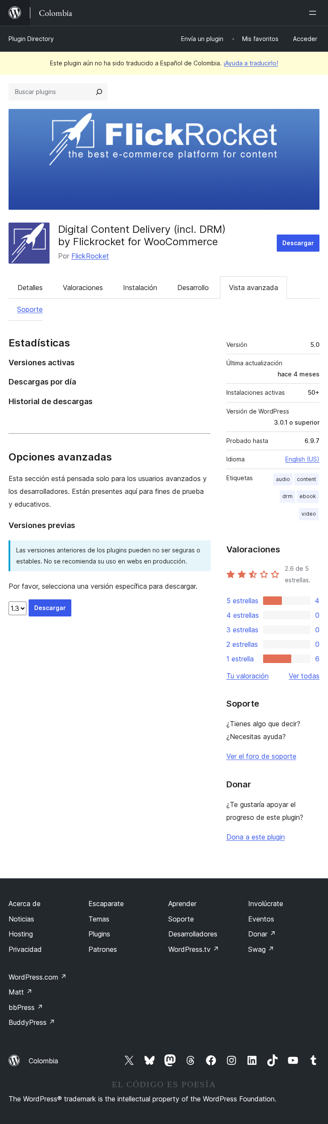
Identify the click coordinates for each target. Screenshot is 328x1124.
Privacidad (25, 949)
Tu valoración (247, 676)
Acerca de (25, 903)
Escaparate (106, 903)
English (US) (302, 459)
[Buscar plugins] (99, 91)
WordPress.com (38, 977)
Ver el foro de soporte (261, 756)
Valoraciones (83, 287)
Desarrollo (193, 287)
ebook (307, 496)
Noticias (21, 919)
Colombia (43, 1061)
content (306, 479)
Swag (261, 949)
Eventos (261, 919)
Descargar (298, 243)
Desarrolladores (192, 934)
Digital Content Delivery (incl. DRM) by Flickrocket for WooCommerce (142, 235)
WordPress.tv (193, 949)
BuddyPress (32, 1022)
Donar (262, 934)
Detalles (30, 287)
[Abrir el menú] (314, 13)
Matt (20, 992)
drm (287, 496)
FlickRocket (90, 256)
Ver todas (304, 676)
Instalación (140, 287)
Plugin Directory (31, 38)
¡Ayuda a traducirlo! (250, 63)
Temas (98, 919)
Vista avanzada (253, 287)
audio (283, 479)
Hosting (21, 934)
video (309, 514)
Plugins (99, 934)
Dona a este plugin (255, 837)
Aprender (182, 903)
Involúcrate (265, 903)
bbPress (26, 1007)
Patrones (102, 949)
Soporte (30, 309)
